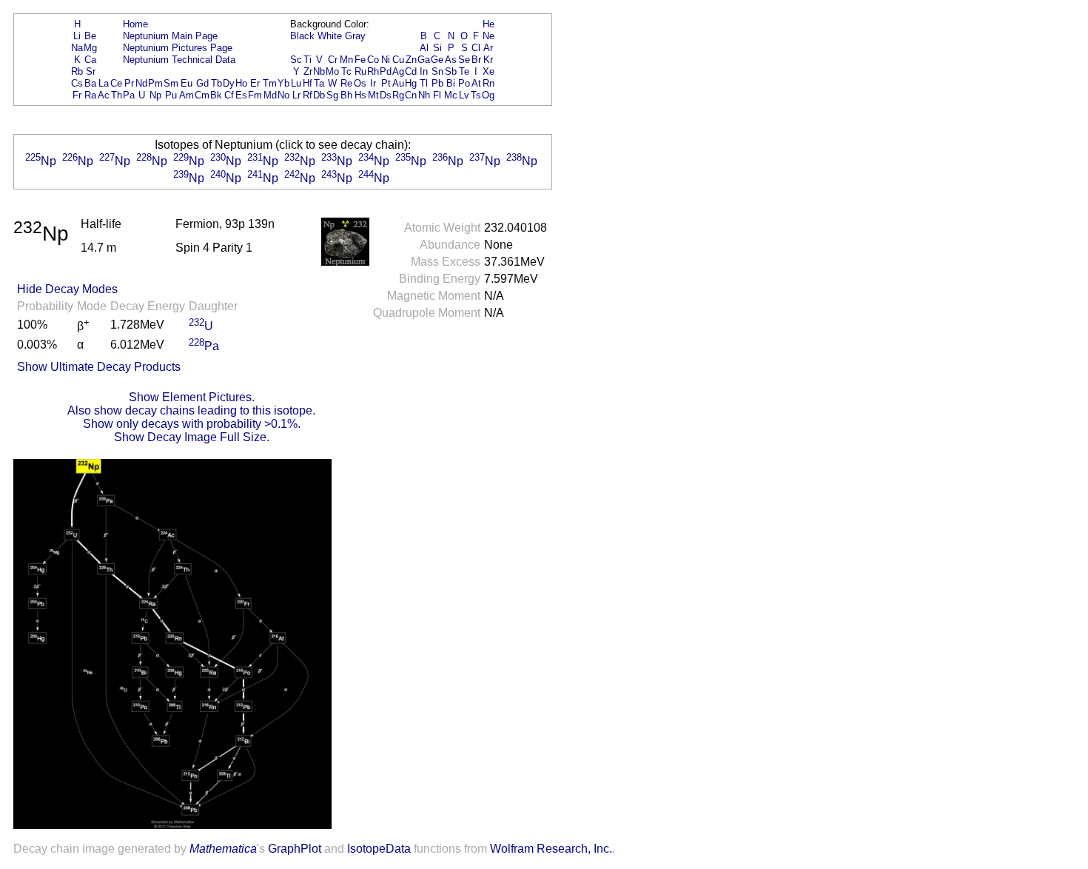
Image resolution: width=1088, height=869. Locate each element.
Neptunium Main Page (170, 35)
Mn (346, 59)
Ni (385, 59)
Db (319, 95)
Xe (488, 71)
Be (90, 35)
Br (476, 59)
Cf (229, 95)
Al (424, 47)
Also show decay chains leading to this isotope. (191, 410)
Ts (476, 95)
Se (464, 59)
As (451, 59)
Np (155, 95)
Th (116, 95)
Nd (141, 83)
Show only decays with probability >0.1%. (191, 423)
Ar (488, 47)
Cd (411, 71)
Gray (355, 35)
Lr (296, 95)
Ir (373, 83)
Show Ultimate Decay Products (99, 366)
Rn (488, 83)
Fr (77, 95)
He (488, 24)
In (424, 71)
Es (241, 95)
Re (346, 83)
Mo (332, 71)
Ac (104, 95)
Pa (129, 95)
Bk (216, 95)
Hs (360, 95)
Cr (333, 59)
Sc (296, 59)
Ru (360, 71)
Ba (90, 83)
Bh (346, 95)
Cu (398, 59)
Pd (386, 71)
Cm (202, 95)
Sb (451, 71)
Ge (437, 59)
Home (135, 24)
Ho (241, 83)
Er (255, 83)
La (103, 83)
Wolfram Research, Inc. (551, 848)
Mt (373, 95)
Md (270, 95)
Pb (437, 83)
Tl (424, 83)
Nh (424, 95)
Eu (186, 83)
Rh (373, 71)
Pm (155, 83)
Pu (171, 95)
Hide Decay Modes (67, 289)
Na (77, 47)
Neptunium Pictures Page (177, 47)
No (283, 95)
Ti (307, 59)
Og (488, 95)
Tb (216, 83)
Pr (129, 83)
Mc (450, 95)
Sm (171, 83)
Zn (411, 59)
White (330, 35)
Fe (360, 59)
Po (464, 83)
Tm (270, 83)
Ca (90, 59)
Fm (255, 95)
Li (77, 35)
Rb (77, 71)
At (476, 83)
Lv (464, 95)
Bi (450, 83)
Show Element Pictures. (192, 397)
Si (437, 47)
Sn (437, 71)
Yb (283, 83)
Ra (90, 95)
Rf (307, 95)
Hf (307, 83)
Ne (488, 35)
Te (464, 71)
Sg (332, 95)
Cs (77, 83)
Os (360, 83)
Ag (398, 71)
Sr (90, 71)
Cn (411, 95)
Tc (346, 71)
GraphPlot (294, 848)
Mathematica (223, 848)
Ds (386, 95)
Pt (386, 83)
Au (398, 83)
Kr (488, 59)
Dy (229, 83)
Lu (296, 83)
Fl (437, 95)
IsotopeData (379, 848)
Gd (202, 83)
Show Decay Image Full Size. (191, 437)
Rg (398, 95)
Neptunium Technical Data (179, 59)
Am (186, 95)
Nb (319, 71)
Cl (475, 47)
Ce (116, 83)
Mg (90, 47)
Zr (307, 71)
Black (302, 35)
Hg (411, 83)
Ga (423, 59)
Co (373, 59)
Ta (319, 83)
